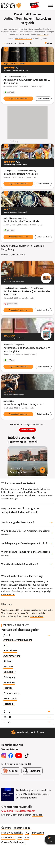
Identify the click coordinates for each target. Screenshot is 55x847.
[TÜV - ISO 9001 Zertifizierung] (7, 794)
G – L (26, 712)
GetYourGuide (18, 255)
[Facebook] (10, 755)
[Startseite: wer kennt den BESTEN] (11, 5)
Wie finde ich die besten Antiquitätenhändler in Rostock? (27, 533)
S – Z (26, 722)
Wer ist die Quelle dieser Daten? (27, 522)
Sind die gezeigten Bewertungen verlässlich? (27, 543)
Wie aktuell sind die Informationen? (27, 564)
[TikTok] (26, 755)
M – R (26, 717)
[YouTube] (18, 755)
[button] (50, 839)
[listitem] (17, 640)
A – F (26, 636)
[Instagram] (3, 755)
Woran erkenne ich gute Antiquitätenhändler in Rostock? (27, 554)
